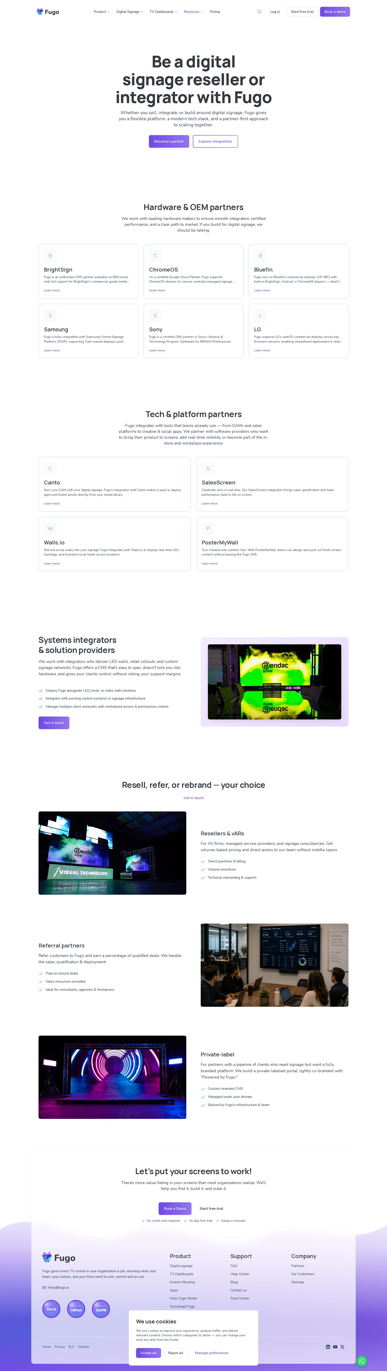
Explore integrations (215, 141)
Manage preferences (211, 1353)
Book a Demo (175, 1208)
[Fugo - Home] (48, 11)
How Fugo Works (183, 1298)
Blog (234, 1282)
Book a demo (335, 11)
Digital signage (181, 1266)
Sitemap (297, 1282)
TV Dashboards (161, 11)
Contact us (238, 1290)
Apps (174, 1290)
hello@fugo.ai (58, 1287)
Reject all (175, 1353)
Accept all (149, 1353)
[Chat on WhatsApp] (361, 1361)
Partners (297, 1266)
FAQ (233, 1266)
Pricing (215, 11)
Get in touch (54, 722)
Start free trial (302, 11)
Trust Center (239, 1298)
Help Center (239, 1274)
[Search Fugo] (259, 11)
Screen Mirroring (182, 1282)
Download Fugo (182, 1306)
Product (100, 11)
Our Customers (302, 1274)
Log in (275, 11)
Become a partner (169, 141)
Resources (191, 11)
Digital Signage (127, 11)
